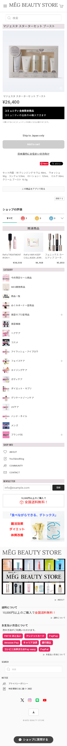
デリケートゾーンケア (22, 398)
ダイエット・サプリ (21, 388)
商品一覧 (15, 296)
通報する (59, 198)
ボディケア (17, 379)
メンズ (14, 425)
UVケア (15, 407)
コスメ (14, 342)
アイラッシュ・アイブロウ (24, 351)
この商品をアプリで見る (33, 189)
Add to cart (33, 144)
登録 (58, 487)
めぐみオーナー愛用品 (22, 305)
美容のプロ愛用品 (20, 314)
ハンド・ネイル (19, 416)
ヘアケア (15, 333)
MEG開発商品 (18, 287)
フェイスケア (18, 361)
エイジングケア (19, 370)
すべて (10, 218)
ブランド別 (17, 434)
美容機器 (15, 324)
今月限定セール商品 (21, 277)
